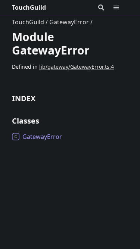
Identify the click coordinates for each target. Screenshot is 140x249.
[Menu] (120, 7)
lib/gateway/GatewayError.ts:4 (76, 66)
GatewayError (69, 22)
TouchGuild (29, 7)
